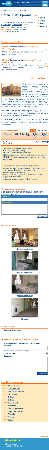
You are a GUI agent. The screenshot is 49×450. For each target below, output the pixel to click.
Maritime (12, 405)
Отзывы (43, 26)
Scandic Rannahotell (16, 408)
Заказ (42, 21)
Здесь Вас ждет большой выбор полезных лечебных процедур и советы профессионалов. (22, 67)
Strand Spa (12, 394)
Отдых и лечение (20, 48)
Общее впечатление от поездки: (16, 351)
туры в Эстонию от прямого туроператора (18, 23)
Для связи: (5, 196)
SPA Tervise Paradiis (16, 391)
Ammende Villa (14, 389)
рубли (33, 130)
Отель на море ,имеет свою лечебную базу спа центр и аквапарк (22, 53)
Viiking (11, 417)
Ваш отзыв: (8, 356)
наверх (43, 437)
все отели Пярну (18, 27)
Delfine (11, 400)
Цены (42, 18)
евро (38, 130)
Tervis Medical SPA (15, 411)
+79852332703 (21, 2)
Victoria (11, 414)
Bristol (11, 397)
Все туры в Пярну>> (39, 78)
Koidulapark (13, 403)
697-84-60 (12, 446)
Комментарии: (7, 202)
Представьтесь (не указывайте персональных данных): (22, 344)
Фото (42, 23)
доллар (44, 130)
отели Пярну (6, 382)
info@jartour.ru (11, 444)
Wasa (10, 420)
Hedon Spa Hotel (14, 386)
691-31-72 (20, 446)
